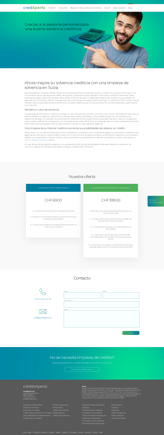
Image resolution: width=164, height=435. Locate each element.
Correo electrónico (68, 300)
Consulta (62, 8)
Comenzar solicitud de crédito (155, 201)
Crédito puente (59, 413)
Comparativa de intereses (92, 410)
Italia (100, 432)
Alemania (87, 432)
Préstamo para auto (60, 405)
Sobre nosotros (119, 8)
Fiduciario (115, 410)
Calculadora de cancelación (93, 421)
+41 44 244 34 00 (42, 299)
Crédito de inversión (61, 410)
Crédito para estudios (61, 415)
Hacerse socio (116, 405)
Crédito (51, 8)
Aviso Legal (27, 432)
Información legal (118, 418)
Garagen (114, 407)
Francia (95, 432)
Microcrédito (58, 407)
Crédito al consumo (31, 407)
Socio (106, 8)
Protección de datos (40, 432)
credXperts (29, 147)
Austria (80, 432)
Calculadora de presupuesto (93, 423)
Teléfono (104, 291)
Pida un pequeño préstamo (36, 140)
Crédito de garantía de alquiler (94, 415)
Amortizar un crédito (31, 410)
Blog (130, 8)
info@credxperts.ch (43, 317)
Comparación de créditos (92, 413)
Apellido (66, 291)
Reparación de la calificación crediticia (86, 8)
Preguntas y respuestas (91, 418)
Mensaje (66, 309)
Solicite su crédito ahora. (33, 405)
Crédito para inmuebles (32, 418)
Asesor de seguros (118, 413)
